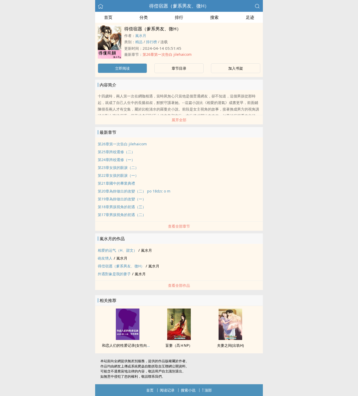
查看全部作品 (179, 285)
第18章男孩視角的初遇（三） (122, 206)
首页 (108, 17)
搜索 (214, 17)
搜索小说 (188, 390)
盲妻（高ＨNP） (178, 345)
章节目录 (179, 68)
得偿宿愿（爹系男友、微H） (179, 6)
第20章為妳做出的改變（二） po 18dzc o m (134, 191)
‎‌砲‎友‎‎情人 (105, 258)
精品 (139, 41)
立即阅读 (122, 68)
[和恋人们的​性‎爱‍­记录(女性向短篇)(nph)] (127, 338)
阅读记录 (167, 390)
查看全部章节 (179, 226)
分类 (143, 17)
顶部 (208, 390)
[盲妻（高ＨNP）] (179, 338)
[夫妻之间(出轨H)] (230, 338)
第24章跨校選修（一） (116, 159)
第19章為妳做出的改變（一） (122, 198)
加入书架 (235, 68)
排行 (179, 17)
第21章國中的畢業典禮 (116, 183)
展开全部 (179, 119)
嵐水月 (140, 35)
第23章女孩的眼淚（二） (118, 167)
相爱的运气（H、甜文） (117, 250)
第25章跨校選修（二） (116, 151)
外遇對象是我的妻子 (114, 273)
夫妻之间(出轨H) (230, 345)
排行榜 (151, 41)
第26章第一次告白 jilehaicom (167, 54)
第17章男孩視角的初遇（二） (122, 214)
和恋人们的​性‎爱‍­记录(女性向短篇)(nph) (133, 345)
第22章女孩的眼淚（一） (118, 175)
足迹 (250, 17)
